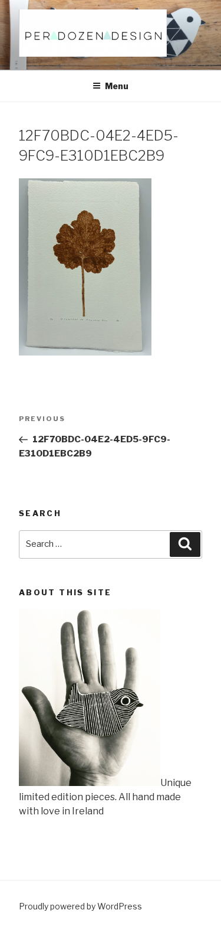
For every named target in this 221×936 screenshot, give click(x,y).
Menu (116, 86)
